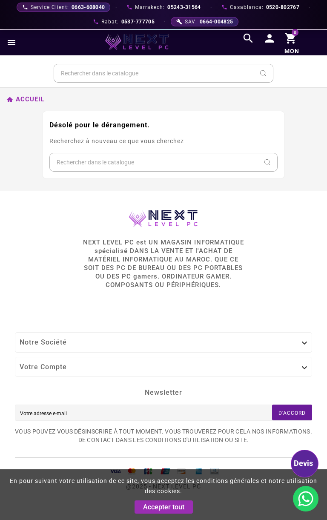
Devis (303, 463)
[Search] (263, 73)
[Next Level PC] (137, 42)
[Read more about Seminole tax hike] (305, 498)
